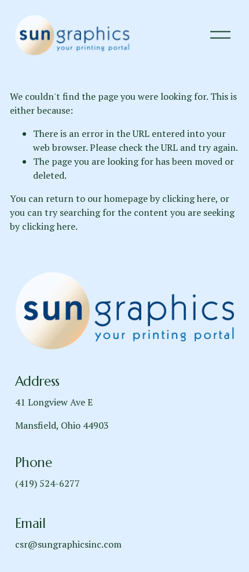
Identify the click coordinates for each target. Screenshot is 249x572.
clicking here (188, 198)
